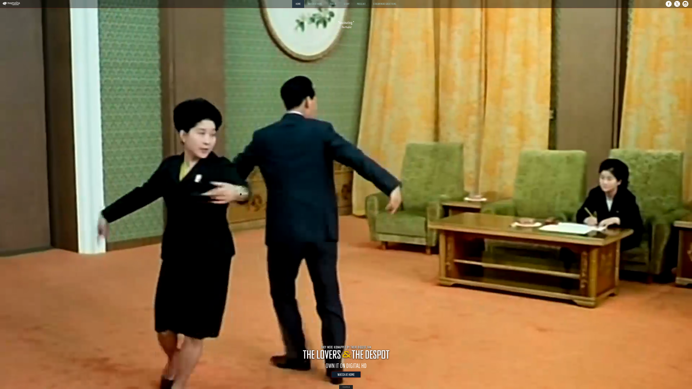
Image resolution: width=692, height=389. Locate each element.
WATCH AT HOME (346, 374)
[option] (346, 25)
